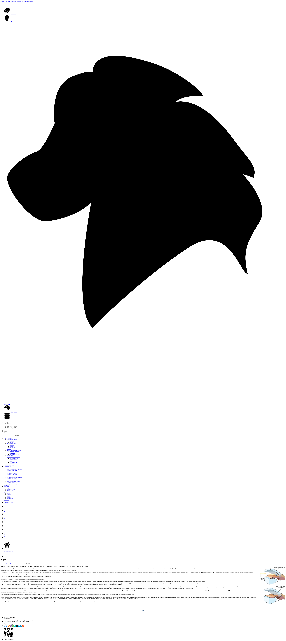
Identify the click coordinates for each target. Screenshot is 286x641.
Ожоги (8, 496)
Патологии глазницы (12, 478)
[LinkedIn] (21, 626)
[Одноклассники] (9, 626)
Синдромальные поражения (14, 483)
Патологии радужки (12, 482)
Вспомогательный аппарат (13, 457)
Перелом (9, 497)
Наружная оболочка (12, 439)
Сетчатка (9, 449)
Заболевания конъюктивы (13, 481)
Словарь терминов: (8, 502)
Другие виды (10, 490)
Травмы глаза (7, 492)
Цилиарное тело (14, 446)
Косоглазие (6, 486)
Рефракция (6, 485)
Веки (11, 461)
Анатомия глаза (8, 438)
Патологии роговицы (12, 470)
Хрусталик (12, 453)
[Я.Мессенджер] (15, 626)
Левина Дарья (9, 563)
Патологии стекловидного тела (14, 479)
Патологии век (10, 467)
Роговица (12, 441)
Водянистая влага (14, 454)
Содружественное (11, 488)
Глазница (12, 463)
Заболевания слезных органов (14, 469)
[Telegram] (4, 626)
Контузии (9, 493)
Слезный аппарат (14, 458)
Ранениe (9, 494)
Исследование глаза (9, 465)
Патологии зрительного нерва (14, 477)
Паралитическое (11, 489)
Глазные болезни (8, 466)
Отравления (10, 498)
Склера (11, 442)
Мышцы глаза (13, 459)
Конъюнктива (13, 462)
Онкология (6, 500)
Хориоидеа (12, 447)
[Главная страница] (7, 548)
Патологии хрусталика (12, 474)
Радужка (12, 445)
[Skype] (19, 626)
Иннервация (10, 455)
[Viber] (11, 626)
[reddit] (23, 626)
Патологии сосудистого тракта (14, 471)
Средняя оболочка (11, 443)
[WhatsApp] (13, 626)
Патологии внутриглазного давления (16, 475)
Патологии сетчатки (12, 473)
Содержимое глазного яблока (14, 450)
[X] (17, 626)
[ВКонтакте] (6, 626)
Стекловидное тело (14, 451)
